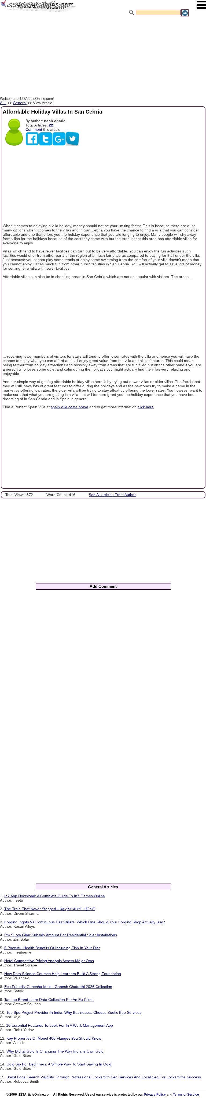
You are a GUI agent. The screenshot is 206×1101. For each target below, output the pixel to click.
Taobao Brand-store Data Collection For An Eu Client (49, 999)
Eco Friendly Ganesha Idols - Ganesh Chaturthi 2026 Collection (58, 986)
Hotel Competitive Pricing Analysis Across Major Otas (49, 961)
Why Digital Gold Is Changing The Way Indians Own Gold (55, 1051)
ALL (3, 103)
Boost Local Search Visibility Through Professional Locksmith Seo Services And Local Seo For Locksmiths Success (103, 1077)
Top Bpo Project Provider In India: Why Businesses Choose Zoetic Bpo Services (73, 1012)
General (20, 103)
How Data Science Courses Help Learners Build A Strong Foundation (62, 974)
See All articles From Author (112, 495)
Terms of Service (186, 1094)
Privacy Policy (155, 1094)
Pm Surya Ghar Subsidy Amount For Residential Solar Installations (60, 935)
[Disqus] (103, 664)
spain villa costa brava (69, 407)
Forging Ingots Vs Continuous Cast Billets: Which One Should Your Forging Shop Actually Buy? (84, 922)
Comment (33, 129)
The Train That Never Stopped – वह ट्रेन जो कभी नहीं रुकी (49, 909)
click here (146, 407)
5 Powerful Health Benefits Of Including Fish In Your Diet (52, 948)
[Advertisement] (103, 57)
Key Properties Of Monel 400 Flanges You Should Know (53, 1038)
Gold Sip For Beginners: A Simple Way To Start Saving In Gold (58, 1064)
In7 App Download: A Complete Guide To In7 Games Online (54, 896)
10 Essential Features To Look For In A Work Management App (59, 1025)
